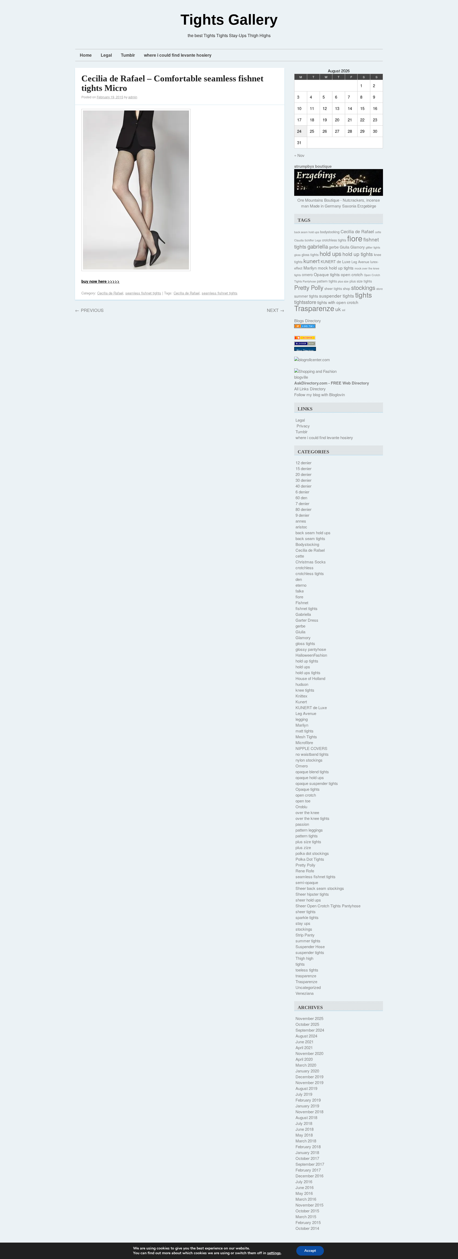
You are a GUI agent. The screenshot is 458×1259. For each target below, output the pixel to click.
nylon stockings (309, 760)
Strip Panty (305, 935)
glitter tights (373, 247)
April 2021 (304, 1047)
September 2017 (310, 1164)
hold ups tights (308, 672)
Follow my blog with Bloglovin (319, 394)
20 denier (303, 474)
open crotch (352, 274)
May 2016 (304, 1193)
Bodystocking (307, 544)
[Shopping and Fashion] (315, 371)
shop (346, 288)
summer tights (306, 296)
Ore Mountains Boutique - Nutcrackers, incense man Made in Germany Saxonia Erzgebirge (338, 203)
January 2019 (307, 1105)
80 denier (303, 509)
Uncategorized (308, 987)
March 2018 (306, 1140)
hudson (302, 684)
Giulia (344, 247)
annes (301, 521)
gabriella (317, 246)
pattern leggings (309, 830)
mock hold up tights (336, 268)
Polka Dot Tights (310, 859)
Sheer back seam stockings (320, 888)
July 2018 (304, 1123)
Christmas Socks (311, 561)
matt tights (305, 731)
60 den (301, 497)
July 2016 (304, 1181)
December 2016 (309, 1175)
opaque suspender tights (317, 783)
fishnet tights (307, 608)
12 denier (303, 462)
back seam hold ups (306, 232)
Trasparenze (314, 308)
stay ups (303, 923)
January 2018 (307, 1152)
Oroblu (301, 806)
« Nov (299, 155)
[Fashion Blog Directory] (304, 326)
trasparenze (306, 975)
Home (86, 55)
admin (132, 97)
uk (338, 308)
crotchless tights (334, 240)
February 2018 (308, 1146)
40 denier (303, 486)
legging (302, 719)
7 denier (302, 503)
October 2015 (307, 1210)
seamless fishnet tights (143, 292)
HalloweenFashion (311, 655)
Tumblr (128, 55)
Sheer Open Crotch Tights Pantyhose (328, 905)
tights (363, 295)
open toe (303, 800)
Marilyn (310, 268)
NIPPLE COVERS (311, 748)
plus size (343, 281)
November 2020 (309, 1053)
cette (378, 232)
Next (275, 310)
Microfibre (304, 742)
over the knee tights (312, 818)
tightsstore (305, 301)
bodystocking (330, 231)
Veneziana (305, 993)
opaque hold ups (310, 777)
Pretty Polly (308, 287)
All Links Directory (310, 388)
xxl (343, 310)
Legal (106, 55)
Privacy (303, 425)
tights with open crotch (337, 302)
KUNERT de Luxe (335, 261)
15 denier (303, 468)
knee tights (305, 690)
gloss (297, 255)
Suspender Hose (310, 946)
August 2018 (306, 1117)
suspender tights (336, 295)
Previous (89, 310)
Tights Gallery (229, 19)
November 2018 (309, 1111)
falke (300, 591)
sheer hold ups (308, 900)
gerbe (334, 247)
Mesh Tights (306, 736)
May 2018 (304, 1135)
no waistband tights (312, 754)
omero (307, 274)
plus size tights (361, 281)
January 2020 (307, 1071)
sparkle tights (307, 917)
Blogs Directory (307, 320)
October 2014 (307, 1228)
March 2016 (306, 1199)
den (299, 579)
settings (274, 1253)
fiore (354, 238)
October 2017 (307, 1158)
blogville (301, 377)
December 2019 (309, 1076)
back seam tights (310, 538)
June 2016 (305, 1187)
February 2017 (308, 1170)
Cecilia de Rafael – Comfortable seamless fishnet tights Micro (172, 83)
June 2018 (305, 1129)
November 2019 (309, 1082)
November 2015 (309, 1205)
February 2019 (308, 1100)
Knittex (301, 696)
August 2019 (306, 1088)
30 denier (303, 480)
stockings (363, 287)
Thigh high (304, 958)
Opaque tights (327, 274)
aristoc (301, 526)
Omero (302, 765)
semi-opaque (307, 882)
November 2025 (309, 1018)
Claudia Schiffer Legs (307, 240)
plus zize (303, 847)
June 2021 (305, 1041)
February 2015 (308, 1222)
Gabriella (303, 614)
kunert (311, 261)
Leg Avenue (360, 261)
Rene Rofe (305, 870)
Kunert (301, 701)
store (379, 289)
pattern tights (327, 281)
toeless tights (307, 970)
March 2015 (306, 1216)
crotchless (305, 567)
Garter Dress (307, 620)
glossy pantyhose (311, 649)
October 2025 (307, 1024)
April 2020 (304, 1059)
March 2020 (306, 1065)
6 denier (302, 491)
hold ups (330, 253)
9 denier (302, 515)
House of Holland (310, 678)
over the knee (307, 812)
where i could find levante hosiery (178, 55)
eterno (301, 585)
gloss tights (310, 254)
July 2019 (304, 1094)
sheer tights (333, 288)
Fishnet (302, 602)
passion (302, 824)
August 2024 (306, 1036)
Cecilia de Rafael (110, 292)
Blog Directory (305, 350)
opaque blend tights (312, 771)
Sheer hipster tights (312, 894)
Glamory (357, 247)
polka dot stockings (312, 853)
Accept (310, 1250)
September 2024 (310, 1030)
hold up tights (357, 253)
